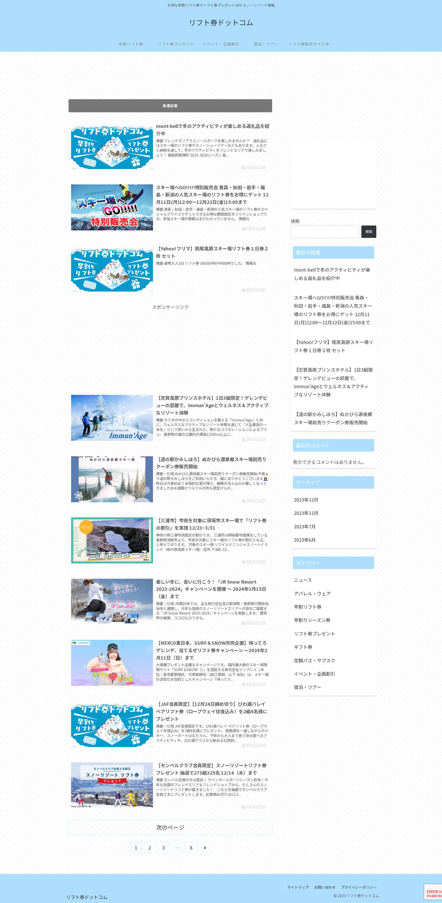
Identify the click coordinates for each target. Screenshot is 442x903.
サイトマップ (298, 887)
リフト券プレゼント (314, 633)
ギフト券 (303, 646)
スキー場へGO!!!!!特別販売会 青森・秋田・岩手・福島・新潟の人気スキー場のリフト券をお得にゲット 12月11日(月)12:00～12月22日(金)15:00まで (333, 310)
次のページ (170, 827)
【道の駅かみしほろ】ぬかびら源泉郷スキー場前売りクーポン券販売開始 (333, 418)
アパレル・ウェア (312, 593)
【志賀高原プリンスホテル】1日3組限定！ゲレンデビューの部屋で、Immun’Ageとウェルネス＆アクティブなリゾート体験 (333, 382)
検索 (295, 221)
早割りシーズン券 (312, 620)
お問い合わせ (325, 887)
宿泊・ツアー (307, 687)
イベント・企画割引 (314, 673)
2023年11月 (306, 513)
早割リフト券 (308, 606)
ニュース (303, 579)
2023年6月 (305, 539)
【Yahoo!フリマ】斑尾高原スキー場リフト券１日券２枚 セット (333, 346)
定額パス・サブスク (314, 660)
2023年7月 (305, 526)
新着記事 (170, 105)
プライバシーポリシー (359, 887)
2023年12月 (306, 499)
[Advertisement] (170, 78)
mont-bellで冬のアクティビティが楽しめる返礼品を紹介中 (332, 273)
